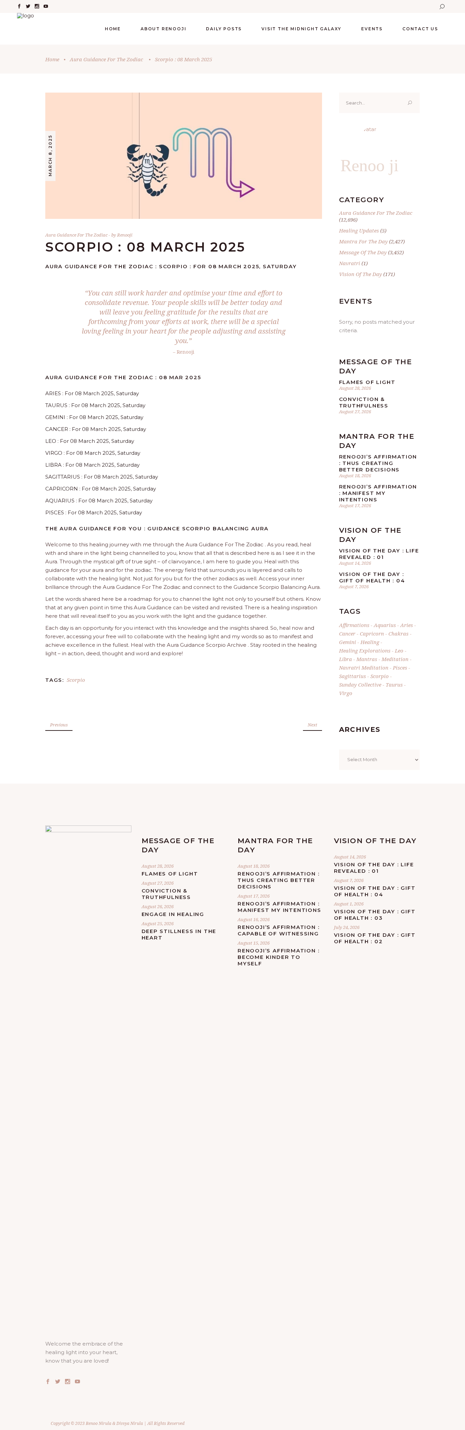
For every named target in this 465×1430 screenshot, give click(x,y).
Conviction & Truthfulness (364, 402)
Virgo (345, 693)
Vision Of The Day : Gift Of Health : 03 (375, 914)
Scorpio (76, 679)
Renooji (124, 235)
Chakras (398, 633)
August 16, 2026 (254, 919)
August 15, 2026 (254, 943)
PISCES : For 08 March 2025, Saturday (93, 512)
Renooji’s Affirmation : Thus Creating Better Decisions (378, 463)
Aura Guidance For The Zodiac (106, 59)
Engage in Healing (173, 914)
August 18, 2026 (355, 475)
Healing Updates (359, 230)
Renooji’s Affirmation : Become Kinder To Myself (278, 957)
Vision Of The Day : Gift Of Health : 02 (375, 938)
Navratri (349, 263)
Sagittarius (352, 676)
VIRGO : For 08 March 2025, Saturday (92, 453)
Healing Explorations (364, 650)
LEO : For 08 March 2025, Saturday (89, 441)
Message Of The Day (363, 252)
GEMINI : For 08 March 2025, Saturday (94, 417)
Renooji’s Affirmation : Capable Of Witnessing (278, 930)
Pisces (400, 667)
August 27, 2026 (355, 411)
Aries (406, 625)
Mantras (366, 659)
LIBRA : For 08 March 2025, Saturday (92, 465)
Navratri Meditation (363, 667)
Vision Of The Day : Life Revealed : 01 (379, 553)
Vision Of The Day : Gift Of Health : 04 (372, 577)
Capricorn (372, 633)
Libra (345, 659)
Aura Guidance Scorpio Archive (206, 645)
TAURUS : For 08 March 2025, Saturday (95, 405)
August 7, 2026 (354, 586)
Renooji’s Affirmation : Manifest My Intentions (378, 493)
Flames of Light (367, 382)
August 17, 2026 (355, 505)
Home (52, 59)
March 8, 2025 (50, 155)
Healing (369, 642)
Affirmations (354, 625)
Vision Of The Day (360, 274)
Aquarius (385, 625)
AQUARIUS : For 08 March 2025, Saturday (99, 500)
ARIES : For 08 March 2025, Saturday (92, 393)
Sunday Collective (360, 684)
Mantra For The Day (363, 241)
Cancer (347, 633)
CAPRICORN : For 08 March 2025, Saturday (100, 488)
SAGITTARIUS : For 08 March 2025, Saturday (101, 476)
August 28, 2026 (355, 388)
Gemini (347, 642)
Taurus (394, 684)
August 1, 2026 (349, 904)
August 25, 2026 (158, 923)
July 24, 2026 (346, 927)
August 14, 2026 (355, 563)
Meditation (395, 659)
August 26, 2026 (158, 906)
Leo (399, 650)
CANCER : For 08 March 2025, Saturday (95, 429)
